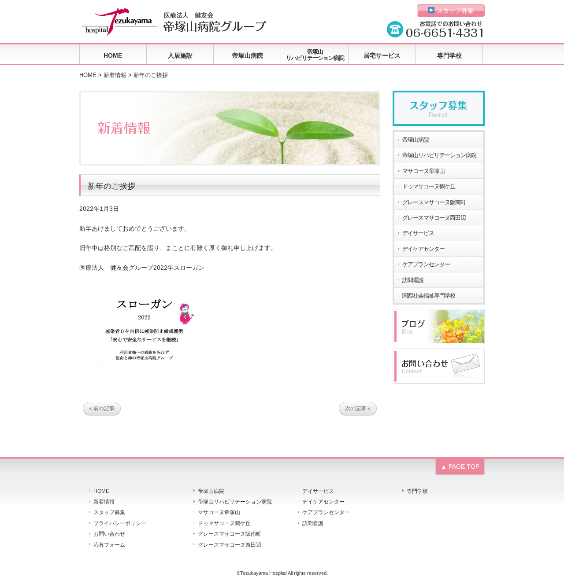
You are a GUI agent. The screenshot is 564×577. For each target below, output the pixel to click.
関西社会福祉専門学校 (428, 296)
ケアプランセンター (426, 264)
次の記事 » (358, 408)
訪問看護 (412, 280)
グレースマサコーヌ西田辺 (434, 218)
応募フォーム (109, 545)
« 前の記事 (102, 408)
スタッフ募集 (454, 10)
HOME (113, 55)
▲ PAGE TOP (460, 466)
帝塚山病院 (247, 55)
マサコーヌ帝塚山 (423, 171)
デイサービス (418, 233)
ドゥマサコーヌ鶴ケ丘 (428, 187)
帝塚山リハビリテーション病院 (315, 54)
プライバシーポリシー (119, 523)
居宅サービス (382, 55)
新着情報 (115, 75)
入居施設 (180, 55)
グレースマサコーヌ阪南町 (434, 202)
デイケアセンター (423, 249)
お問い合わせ (109, 534)
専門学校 (449, 55)
